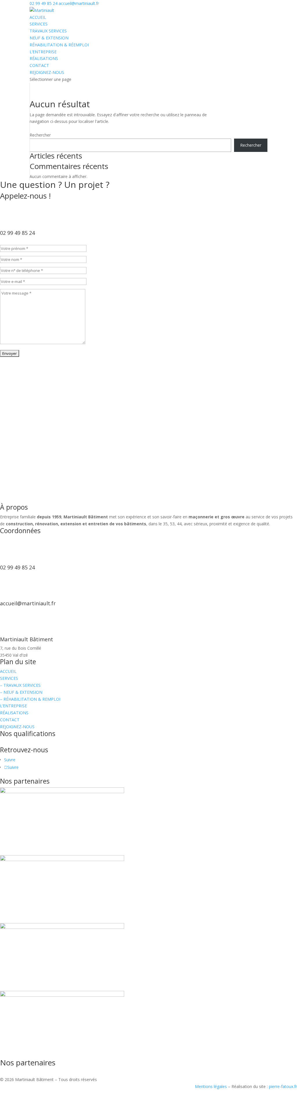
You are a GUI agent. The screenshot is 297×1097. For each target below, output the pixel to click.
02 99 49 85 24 (43, 3)
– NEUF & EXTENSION (21, 692)
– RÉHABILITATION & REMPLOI (30, 699)
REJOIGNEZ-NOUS (47, 72)
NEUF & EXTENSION (49, 38)
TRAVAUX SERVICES (48, 31)
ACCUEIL (38, 17)
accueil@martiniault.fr (28, 603)
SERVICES (39, 24)
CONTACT (39, 65)
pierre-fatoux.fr (283, 1086)
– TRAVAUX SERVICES (20, 685)
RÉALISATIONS (44, 58)
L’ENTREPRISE (43, 52)
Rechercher (40, 135)
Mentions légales (211, 1086)
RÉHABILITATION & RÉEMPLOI (59, 45)
